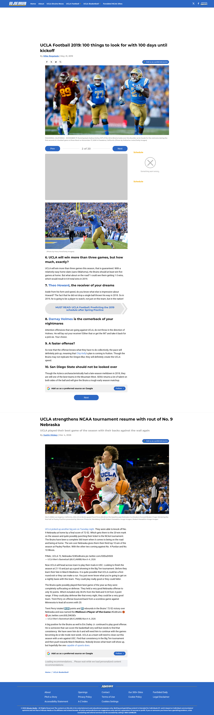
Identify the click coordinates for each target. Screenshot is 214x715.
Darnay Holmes (61, 319)
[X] (194, 3)
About (41, 4)
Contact (106, 692)
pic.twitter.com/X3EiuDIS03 (99, 556)
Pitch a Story (51, 697)
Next (120, 148)
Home (33, 4)
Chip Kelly (81, 353)
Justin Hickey (50, 435)
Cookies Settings (110, 701)
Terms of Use (108, 697)
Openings (82, 692)
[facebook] (198, 3)
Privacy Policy (85, 697)
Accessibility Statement (56, 701)
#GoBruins (80, 556)
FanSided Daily (160, 692)
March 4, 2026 (89, 559)
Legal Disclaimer (161, 697)
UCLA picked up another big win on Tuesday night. (70, 529)
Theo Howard (58, 285)
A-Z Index (83, 701)
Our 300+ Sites (135, 692)
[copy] (60, 62)
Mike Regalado (51, 56)
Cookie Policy (135, 697)
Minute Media (31, 708)
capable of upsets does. (78, 645)
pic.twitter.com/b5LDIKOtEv (62, 615)
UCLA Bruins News (55, 4)
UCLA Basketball (60, 672)
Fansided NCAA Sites (112, 4)
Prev (52, 148)
